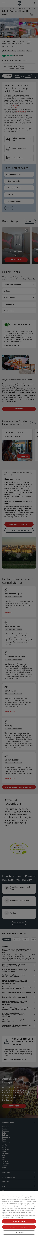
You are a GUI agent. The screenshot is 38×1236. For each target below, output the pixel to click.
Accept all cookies (19, 1221)
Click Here (5, 1212)
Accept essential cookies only (19, 1227)
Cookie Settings (19, 1232)
